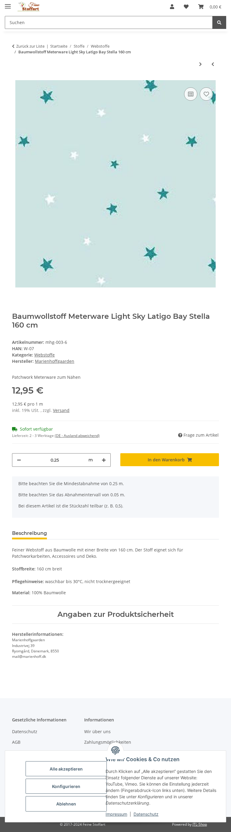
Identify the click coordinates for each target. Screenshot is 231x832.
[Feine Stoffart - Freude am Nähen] (29, 7)
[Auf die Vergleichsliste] (190, 94)
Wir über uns (97, 731)
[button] (172, 7)
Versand (61, 410)
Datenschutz (146, 814)
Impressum (116, 814)
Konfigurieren (66, 786)
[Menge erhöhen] (103, 460)
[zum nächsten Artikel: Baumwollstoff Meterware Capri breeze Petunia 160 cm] (200, 64)
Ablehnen (66, 803)
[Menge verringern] (19, 460)
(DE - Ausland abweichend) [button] (77, 435)
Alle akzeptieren (66, 768)
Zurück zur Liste (30, 46)
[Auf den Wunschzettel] (206, 94)
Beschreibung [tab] (29, 533)
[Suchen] (219, 22)
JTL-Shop (199, 824)
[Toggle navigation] (8, 4)
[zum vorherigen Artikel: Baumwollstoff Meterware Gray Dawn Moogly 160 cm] (213, 64)
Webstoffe (44, 355)
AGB (16, 742)
